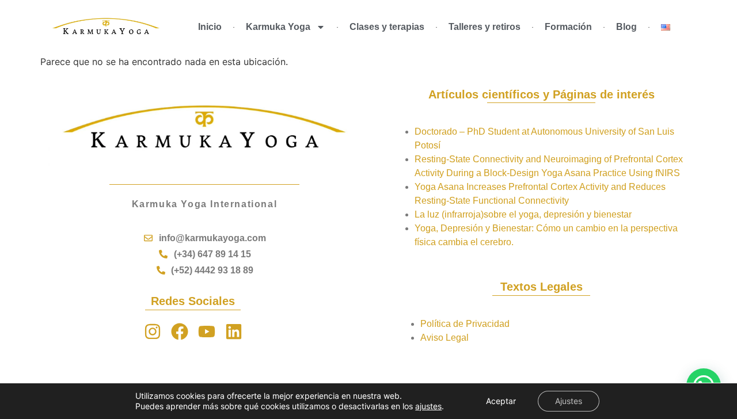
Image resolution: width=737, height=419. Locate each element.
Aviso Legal (444, 337)
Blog (626, 27)
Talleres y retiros (485, 27)
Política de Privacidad (465, 324)
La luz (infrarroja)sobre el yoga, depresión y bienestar (523, 214)
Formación (568, 27)
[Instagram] (152, 331)
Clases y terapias (386, 27)
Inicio (210, 27)
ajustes (428, 406)
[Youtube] (207, 331)
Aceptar (501, 401)
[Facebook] (180, 331)
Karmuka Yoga (278, 27)
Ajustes (568, 401)
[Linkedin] (234, 331)
